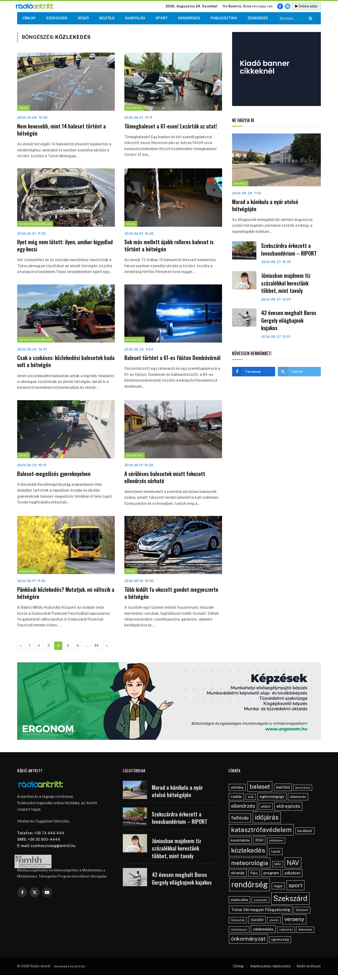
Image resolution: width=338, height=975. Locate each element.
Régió (83, 18)
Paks (254, 873)
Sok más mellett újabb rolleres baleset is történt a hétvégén (169, 245)
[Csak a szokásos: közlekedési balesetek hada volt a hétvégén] (66, 313)
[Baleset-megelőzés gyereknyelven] (66, 429)
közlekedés (248, 850)
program (271, 873)
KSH (259, 840)
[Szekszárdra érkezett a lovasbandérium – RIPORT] (244, 250)
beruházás (302, 787)
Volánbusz (239, 929)
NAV (293, 862)
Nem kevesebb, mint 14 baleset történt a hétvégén (61, 130)
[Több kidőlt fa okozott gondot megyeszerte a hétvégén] (173, 545)
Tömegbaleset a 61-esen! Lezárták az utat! (170, 126)
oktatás (238, 873)
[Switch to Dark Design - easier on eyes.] (323, 18)
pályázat (292, 873)
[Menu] (331, 18)
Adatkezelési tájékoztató (270, 966)
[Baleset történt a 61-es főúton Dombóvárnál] (173, 313)
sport (295, 885)
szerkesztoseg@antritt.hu (53, 846)
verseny (294, 919)
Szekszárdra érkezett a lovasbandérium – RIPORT (289, 249)
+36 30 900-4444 (44, 839)
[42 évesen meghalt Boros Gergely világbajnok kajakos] (244, 317)
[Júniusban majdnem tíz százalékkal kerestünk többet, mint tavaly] (244, 280)
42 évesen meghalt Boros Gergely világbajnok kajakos (288, 320)
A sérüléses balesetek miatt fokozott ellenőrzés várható (164, 477)
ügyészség (280, 939)
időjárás (267, 817)
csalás (236, 796)
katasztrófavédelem (261, 830)
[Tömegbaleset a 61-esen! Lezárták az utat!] (173, 82)
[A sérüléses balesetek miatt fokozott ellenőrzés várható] (173, 429)
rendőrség (249, 884)
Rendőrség (189, 18)
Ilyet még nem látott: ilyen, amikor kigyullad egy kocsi (65, 245)
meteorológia (249, 862)
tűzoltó (257, 919)
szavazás (260, 900)
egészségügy (272, 796)
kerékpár (305, 831)
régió (278, 886)
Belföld (107, 18)
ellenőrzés (243, 806)
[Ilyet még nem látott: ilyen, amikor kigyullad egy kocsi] (66, 197)
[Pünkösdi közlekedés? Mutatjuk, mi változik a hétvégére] (66, 545)
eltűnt (266, 806)
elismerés (298, 796)
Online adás (307, 6)
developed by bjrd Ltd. (70, 966)
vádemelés (263, 929)
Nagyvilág (135, 18)
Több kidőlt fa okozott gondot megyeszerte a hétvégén (171, 593)
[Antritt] (37, 6)
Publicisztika (223, 18)
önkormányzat (248, 939)
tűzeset (302, 910)
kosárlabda (240, 840)
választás (286, 929)
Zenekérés (257, 18)
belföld (283, 787)
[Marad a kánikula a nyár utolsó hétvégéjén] (276, 159)
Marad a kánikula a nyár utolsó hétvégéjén (265, 205)
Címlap (29, 18)
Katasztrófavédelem (35, 223)
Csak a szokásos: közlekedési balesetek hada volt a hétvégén (66, 361)
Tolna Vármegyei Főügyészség (260, 909)
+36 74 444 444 (49, 833)
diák (251, 797)
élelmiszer (305, 929)
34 (96, 646)
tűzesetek (238, 920)
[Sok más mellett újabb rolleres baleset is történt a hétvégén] (173, 197)
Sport (162, 18)
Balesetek (134, 107)
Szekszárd (56, 18)
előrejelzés (288, 806)
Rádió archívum (309, 966)
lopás (275, 851)
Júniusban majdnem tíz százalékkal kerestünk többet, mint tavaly (286, 283)
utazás (274, 920)
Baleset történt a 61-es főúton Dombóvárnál (172, 357)
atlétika (237, 787)
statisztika (239, 900)
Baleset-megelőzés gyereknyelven (54, 473)
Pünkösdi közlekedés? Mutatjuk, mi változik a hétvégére (65, 593)
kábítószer (276, 840)
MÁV (277, 864)
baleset (260, 786)
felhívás (240, 818)
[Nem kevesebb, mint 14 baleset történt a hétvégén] (66, 82)
